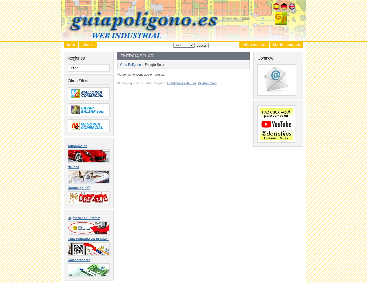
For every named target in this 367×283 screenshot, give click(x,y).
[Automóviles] (89, 161)
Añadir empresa (254, 45)
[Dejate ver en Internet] (89, 233)
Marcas (87, 45)
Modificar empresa (286, 45)
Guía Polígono (183, 20)
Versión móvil (207, 83)
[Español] (276, 9)
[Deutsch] (284, 9)
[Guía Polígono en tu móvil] (89, 254)
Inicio (71, 45)
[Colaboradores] (89, 275)
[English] (292, 9)
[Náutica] (89, 182)
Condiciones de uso (181, 83)
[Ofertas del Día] (89, 203)
